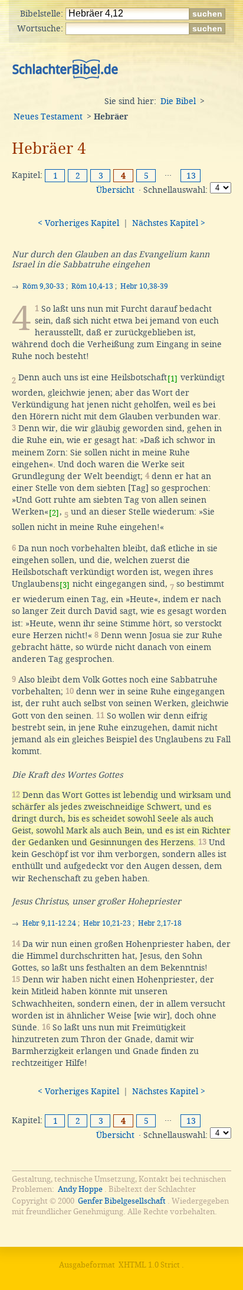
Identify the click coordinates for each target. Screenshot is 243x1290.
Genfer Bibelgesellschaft (122, 1201)
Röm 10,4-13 (92, 286)
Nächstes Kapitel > (168, 223)
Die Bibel (178, 101)
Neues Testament (48, 116)
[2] (54, 513)
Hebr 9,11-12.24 (49, 923)
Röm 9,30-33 (43, 286)
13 (191, 175)
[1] (173, 378)
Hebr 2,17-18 (160, 923)
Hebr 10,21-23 (107, 923)
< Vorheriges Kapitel (78, 223)
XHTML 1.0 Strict (149, 1264)
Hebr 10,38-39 (144, 286)
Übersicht (115, 190)
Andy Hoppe (80, 1189)
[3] (65, 585)
